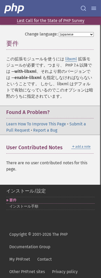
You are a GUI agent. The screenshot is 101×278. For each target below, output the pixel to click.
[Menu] (94, 8)
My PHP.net (19, 259)
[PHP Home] (14, 8)
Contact (44, 259)
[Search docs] (83, 8)
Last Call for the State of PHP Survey (50, 20)
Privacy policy (65, 271)
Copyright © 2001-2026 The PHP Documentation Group (38, 240)
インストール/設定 (26, 191)
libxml (71, 58)
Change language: (41, 34)
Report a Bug (45, 130)
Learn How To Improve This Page (36, 124)
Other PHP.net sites (27, 271)
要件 (13, 200)
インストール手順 (23, 206)
